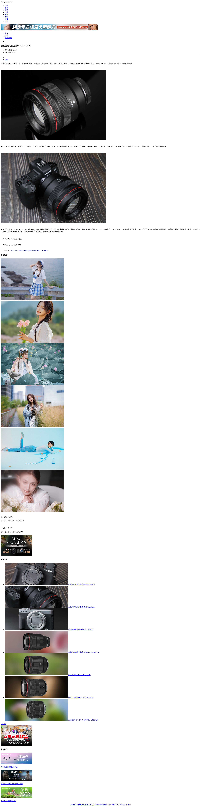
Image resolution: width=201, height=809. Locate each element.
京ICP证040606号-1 (100, 805)
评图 (6, 19)
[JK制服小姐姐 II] (32, 300)
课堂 (6, 12)
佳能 (6, 60)
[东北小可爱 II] (32, 427)
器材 (6, 8)
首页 (6, 33)
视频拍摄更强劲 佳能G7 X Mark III (80, 629)
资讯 (6, 6)
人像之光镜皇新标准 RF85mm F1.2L (81, 607)
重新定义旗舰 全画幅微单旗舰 (12, 784)
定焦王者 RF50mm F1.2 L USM (79, 675)
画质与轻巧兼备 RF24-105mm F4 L (80, 697)
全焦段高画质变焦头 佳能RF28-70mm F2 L (83, 652)
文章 (6, 35)
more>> (3, 724)
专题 (6, 21)
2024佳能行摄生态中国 (9, 767)
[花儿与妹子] (32, 511)
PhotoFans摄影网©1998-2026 (81, 805)
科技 (6, 14)
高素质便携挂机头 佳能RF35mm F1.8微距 (83, 720)
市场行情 (8, 38)
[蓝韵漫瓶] (32, 469)
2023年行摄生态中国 (8, 801)
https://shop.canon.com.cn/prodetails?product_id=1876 (29, 250)
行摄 (6, 17)
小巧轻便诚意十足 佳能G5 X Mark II (81, 584)
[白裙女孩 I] (32, 342)
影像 (6, 10)
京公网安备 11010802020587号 (118, 805)
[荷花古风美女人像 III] (32, 384)
